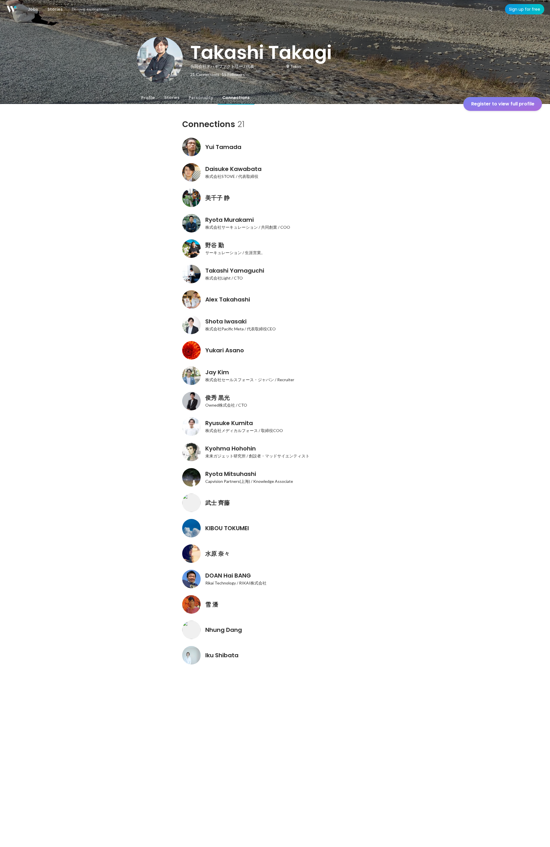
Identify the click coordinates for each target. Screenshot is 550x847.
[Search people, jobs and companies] (490, 9)
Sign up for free (524, 9)
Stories (172, 97)
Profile (148, 97)
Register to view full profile (502, 103)
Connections (236, 97)
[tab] (148, 98)
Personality (201, 97)
